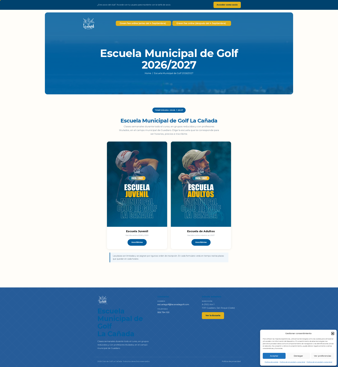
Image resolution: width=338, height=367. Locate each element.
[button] (332, 333)
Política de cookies (271, 362)
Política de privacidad (231, 361)
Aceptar (274, 356)
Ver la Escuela (213, 315)
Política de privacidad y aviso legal (292, 362)
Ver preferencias (322, 356)
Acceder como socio (227, 5)
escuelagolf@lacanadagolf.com (173, 304)
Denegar (298, 356)
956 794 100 (163, 312)
